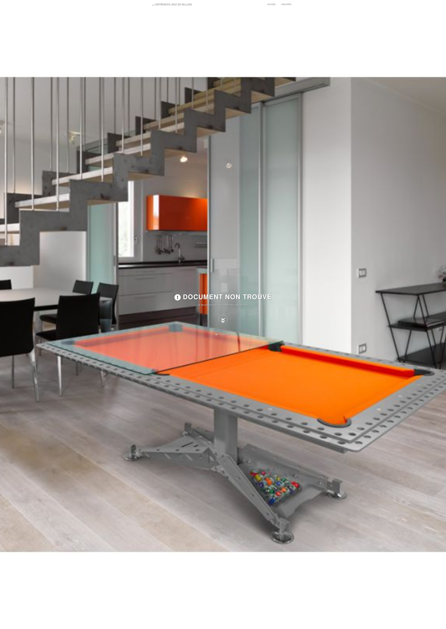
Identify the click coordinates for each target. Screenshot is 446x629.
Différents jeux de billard (173, 4)
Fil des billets (223, 334)
